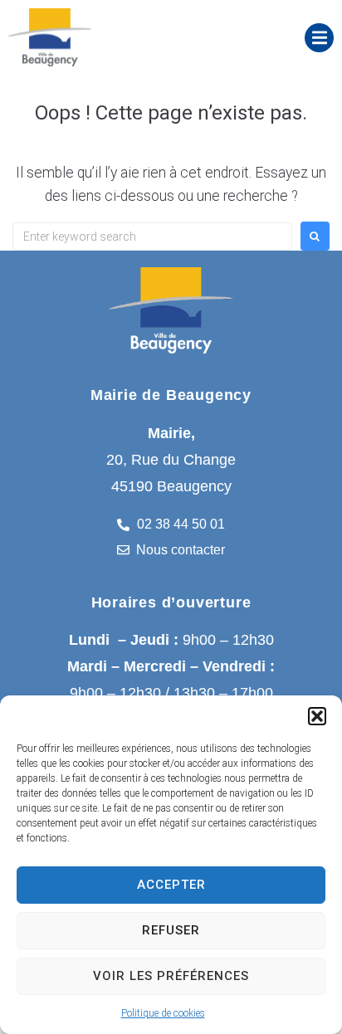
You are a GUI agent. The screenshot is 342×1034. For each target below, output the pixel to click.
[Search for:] (152, 236)
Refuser (171, 930)
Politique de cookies (163, 1013)
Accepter (171, 884)
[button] (317, 716)
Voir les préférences (171, 975)
